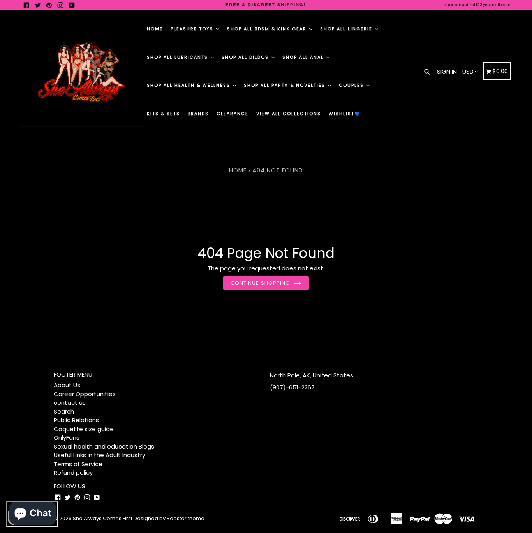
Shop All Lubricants (178, 57)
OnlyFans (66, 437)
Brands (198, 113)
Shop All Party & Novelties (285, 85)
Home (155, 29)
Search (64, 411)
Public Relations (76, 420)
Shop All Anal (304, 57)
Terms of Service (78, 464)
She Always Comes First (102, 518)
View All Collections (288, 113)
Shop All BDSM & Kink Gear (267, 29)
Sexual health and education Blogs (104, 446)
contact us (70, 402)
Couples (352, 85)
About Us (67, 385)
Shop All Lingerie (347, 29)
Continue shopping (260, 283)
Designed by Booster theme (169, 518)
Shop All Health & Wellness (189, 85)
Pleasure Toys (193, 29)
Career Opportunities (85, 394)
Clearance (232, 113)
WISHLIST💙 (345, 113)
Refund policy (73, 472)
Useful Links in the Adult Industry (99, 455)
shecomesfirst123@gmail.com (477, 5)
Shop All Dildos (246, 57)
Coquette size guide (84, 429)
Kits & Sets (163, 113)
